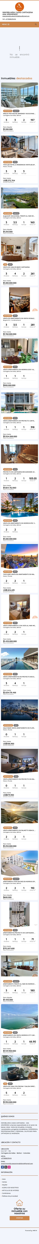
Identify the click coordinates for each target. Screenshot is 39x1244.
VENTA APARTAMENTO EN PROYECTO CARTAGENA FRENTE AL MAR (19, 421)
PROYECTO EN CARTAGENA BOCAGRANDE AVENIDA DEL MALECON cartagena (19, 472)
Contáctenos (6, 1193)
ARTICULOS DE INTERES (10, 1190)
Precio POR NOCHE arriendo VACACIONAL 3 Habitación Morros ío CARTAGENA (19, 113)
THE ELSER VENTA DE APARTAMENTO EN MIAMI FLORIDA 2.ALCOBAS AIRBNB (19, 574)
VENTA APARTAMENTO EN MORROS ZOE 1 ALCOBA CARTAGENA (19, 369)
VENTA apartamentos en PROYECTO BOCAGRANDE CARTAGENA (19, 677)
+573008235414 (10, 19)
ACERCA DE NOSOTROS (10, 1188)
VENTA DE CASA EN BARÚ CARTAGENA (16, 267)
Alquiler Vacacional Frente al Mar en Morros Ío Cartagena (19, 216)
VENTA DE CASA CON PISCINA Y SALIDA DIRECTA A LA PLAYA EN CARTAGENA (19, 1086)
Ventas (4, 1182)
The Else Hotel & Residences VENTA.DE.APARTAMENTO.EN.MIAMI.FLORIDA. (19, 165)
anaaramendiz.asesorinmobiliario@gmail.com (15, 16)
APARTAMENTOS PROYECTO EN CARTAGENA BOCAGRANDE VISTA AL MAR (19, 933)
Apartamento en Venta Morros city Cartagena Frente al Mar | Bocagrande (19, 1035)
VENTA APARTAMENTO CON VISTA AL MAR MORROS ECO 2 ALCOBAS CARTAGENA (19, 625)
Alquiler (4, 1185)
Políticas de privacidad (10, 1196)
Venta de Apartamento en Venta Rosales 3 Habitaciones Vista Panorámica (19, 318)
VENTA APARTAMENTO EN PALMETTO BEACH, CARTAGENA (19, 830)
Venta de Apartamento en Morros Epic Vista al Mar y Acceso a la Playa (19, 523)
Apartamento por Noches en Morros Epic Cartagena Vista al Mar (19, 881)
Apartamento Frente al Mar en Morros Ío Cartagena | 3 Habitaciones (19, 984)
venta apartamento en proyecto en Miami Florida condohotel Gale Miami (19, 779)
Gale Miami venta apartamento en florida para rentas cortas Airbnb (19, 728)
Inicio (4, 1179)
